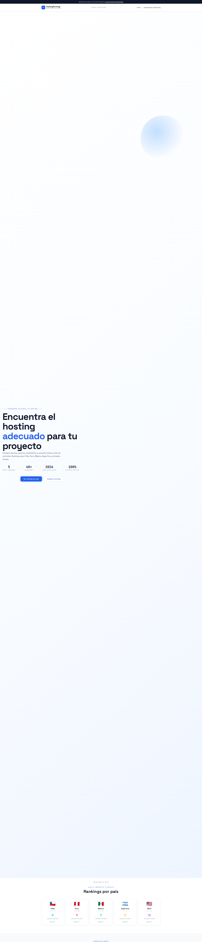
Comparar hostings (54, 479)
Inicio (139, 7)
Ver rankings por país (31, 479)
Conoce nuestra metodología (114, 2)
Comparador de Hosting (152, 7)
